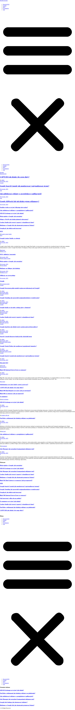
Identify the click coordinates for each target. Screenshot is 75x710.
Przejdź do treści (4, 0)
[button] (37, 87)
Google (4, 5)
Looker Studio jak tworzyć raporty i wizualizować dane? (17, 222)
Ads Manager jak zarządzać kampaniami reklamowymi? (17, 449)
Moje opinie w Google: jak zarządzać (11, 216)
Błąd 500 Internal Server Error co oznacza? (13, 370)
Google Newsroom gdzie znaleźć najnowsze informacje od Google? (20, 288)
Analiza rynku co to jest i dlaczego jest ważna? (14, 207)
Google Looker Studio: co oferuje (10, 238)
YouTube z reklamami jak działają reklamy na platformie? (17, 418)
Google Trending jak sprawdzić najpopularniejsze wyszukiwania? (20, 298)
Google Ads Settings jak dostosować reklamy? (14, 702)
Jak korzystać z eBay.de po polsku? (10, 498)
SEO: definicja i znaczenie (8, 254)
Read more (2, 250)
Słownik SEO (6, 4)
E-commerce (6, 8)
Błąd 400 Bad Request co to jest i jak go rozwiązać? (15, 390)
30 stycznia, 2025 (4, 181)
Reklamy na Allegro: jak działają (10, 268)
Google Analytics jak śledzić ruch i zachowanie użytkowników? (19, 327)
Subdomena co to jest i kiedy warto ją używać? (14, 384)
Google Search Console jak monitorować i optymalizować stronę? (24, 186)
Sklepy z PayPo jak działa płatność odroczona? (14, 219)
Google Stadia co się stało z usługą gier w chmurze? (15, 307)
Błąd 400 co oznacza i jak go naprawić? (12, 393)
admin (2, 180)
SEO (4, 7)
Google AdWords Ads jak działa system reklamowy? (19, 201)
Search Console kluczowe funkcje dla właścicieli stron (16, 336)
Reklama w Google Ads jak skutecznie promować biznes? (17, 225)
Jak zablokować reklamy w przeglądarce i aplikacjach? (21, 194)
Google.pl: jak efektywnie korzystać (10, 228)
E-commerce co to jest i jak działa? (10, 501)
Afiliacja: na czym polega (7, 275)
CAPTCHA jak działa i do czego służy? (14, 177)
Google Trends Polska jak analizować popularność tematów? (18, 346)
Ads (4, 9)
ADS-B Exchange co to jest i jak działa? (12, 213)
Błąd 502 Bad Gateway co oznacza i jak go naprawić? (16, 480)
